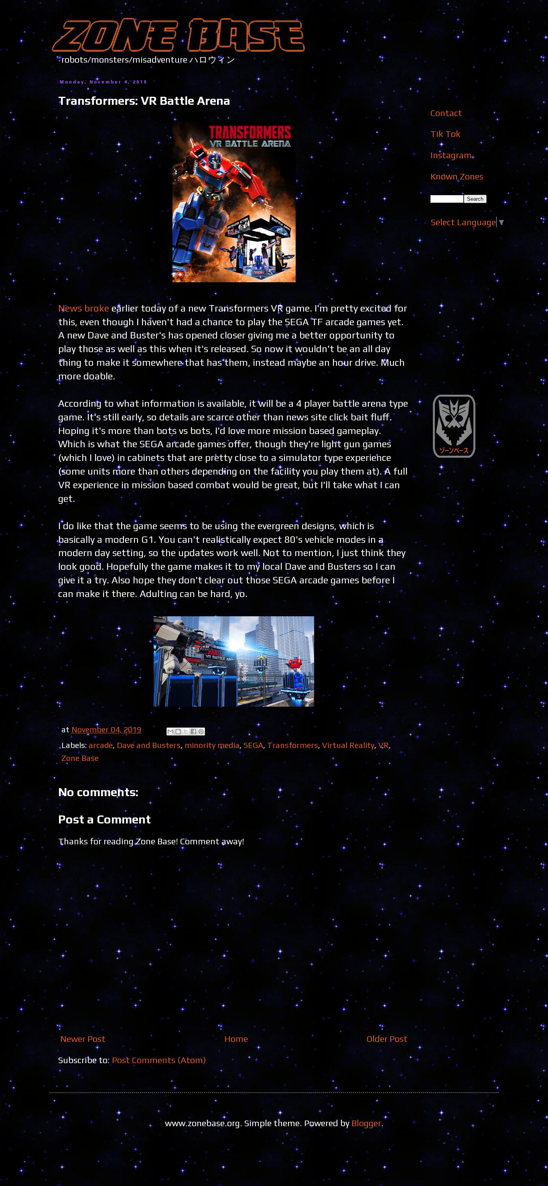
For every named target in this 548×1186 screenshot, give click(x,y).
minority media (212, 745)
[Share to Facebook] (193, 731)
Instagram (451, 155)
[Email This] (170, 731)
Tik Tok (445, 133)
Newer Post (83, 1038)
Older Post (387, 1038)
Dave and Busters (149, 745)
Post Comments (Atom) (159, 1060)
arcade (101, 745)
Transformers (292, 745)
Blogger (366, 1123)
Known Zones (456, 176)
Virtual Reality (348, 745)
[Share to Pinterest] (201, 731)
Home (236, 1038)
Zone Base (80, 757)
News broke (83, 308)
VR (383, 745)
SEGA (253, 745)
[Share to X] (186, 731)
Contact (446, 113)
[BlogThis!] (178, 731)
